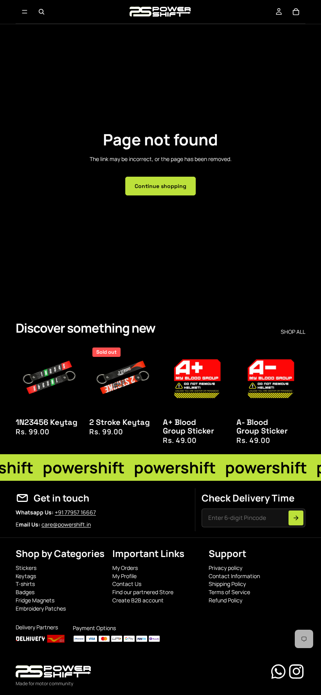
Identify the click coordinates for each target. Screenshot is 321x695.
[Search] (41, 11)
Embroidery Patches (41, 608)
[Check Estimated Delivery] (296, 518)
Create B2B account (138, 600)
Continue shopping (160, 186)
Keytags (26, 576)
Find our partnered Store (142, 592)
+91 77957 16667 (75, 512)
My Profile (124, 576)
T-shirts (25, 584)
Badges (25, 592)
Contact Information (234, 576)
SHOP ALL (293, 332)
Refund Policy (225, 600)
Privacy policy (225, 567)
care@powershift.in (66, 524)
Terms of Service (229, 592)
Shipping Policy (227, 584)
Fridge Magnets (35, 600)
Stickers (26, 567)
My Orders (125, 567)
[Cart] (296, 11)
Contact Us (126, 584)
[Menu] (25, 12)
